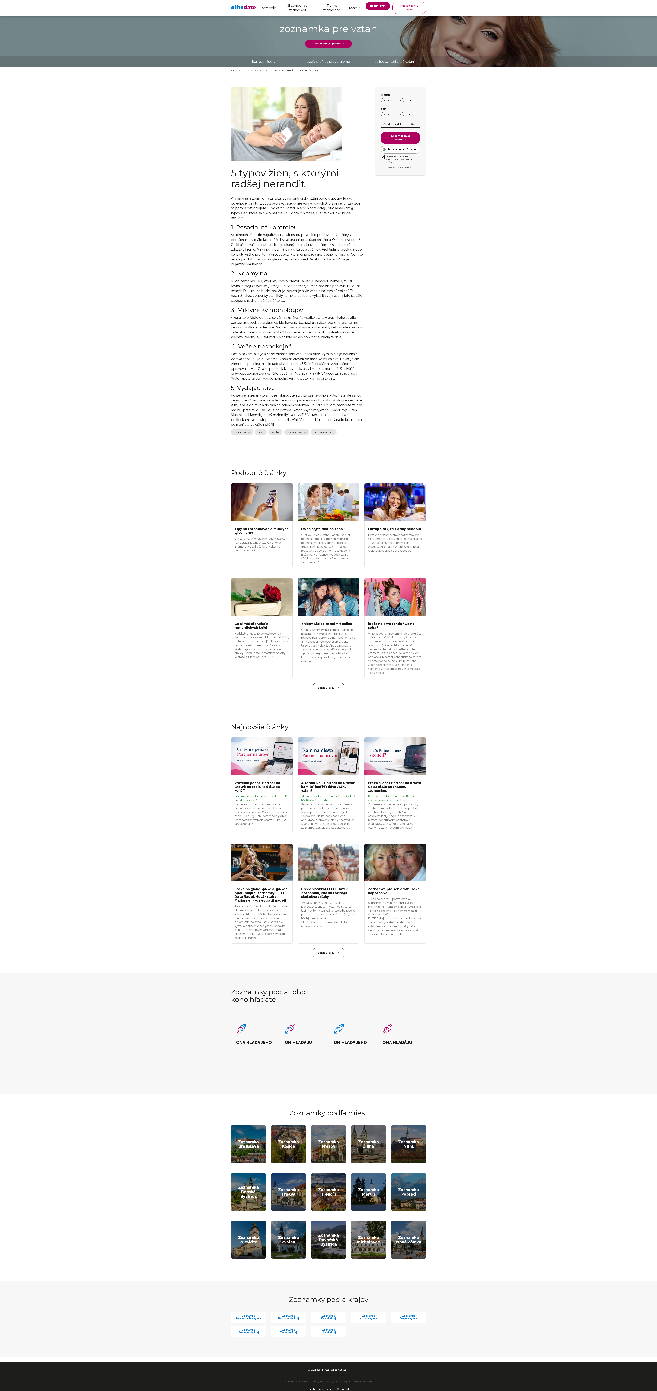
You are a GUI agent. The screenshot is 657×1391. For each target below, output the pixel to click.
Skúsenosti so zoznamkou (297, 8)
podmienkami (403, 156)
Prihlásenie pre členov (409, 7)
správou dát (391, 159)
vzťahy (275, 432)
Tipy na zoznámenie (332, 8)
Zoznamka (268, 8)
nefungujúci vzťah (323, 432)
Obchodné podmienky (363, 1381)
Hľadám (385, 95)
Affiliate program (343, 1381)
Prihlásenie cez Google (402, 149)
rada (261, 432)
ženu (408, 100)
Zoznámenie (275, 70)
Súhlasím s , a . (399, 159)
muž (388, 114)
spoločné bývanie (297, 432)
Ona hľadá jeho (316, 1381)
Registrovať (377, 5)
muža (389, 100)
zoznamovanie (242, 432)
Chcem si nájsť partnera (328, 43)
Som (383, 108)
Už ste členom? (399, 167)
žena (408, 114)
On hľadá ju (329, 1381)
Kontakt (354, 8)
